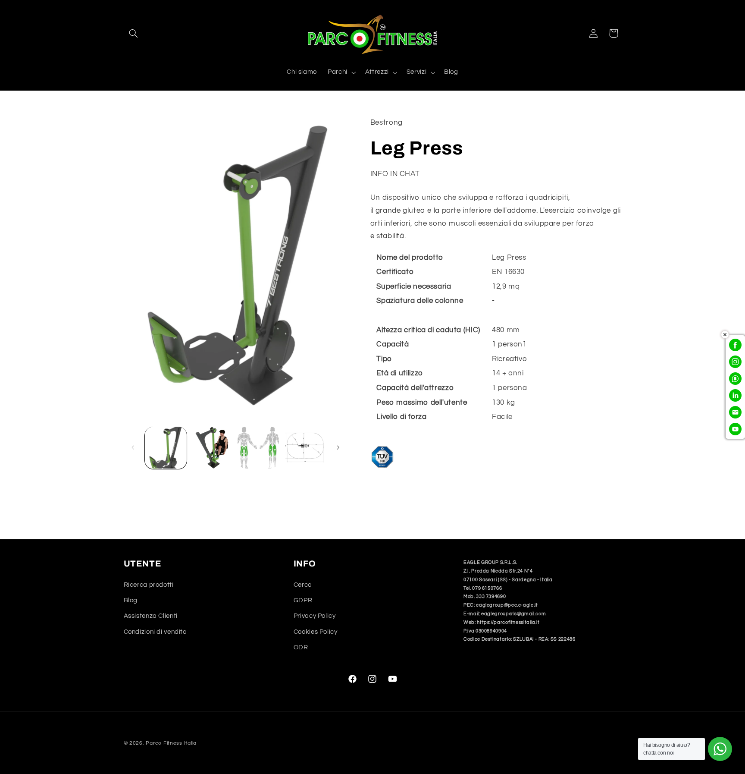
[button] (134, 33)
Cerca (303, 585)
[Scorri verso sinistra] (133, 447)
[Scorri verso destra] (338, 447)
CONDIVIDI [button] (398, 496)
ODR (301, 647)
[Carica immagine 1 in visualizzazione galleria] (166, 448)
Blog (131, 600)
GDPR (303, 600)
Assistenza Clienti (151, 616)
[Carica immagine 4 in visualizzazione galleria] (305, 448)
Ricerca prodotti (149, 585)
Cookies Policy (316, 632)
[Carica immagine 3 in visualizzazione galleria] (258, 448)
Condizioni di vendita (155, 632)
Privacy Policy (315, 616)
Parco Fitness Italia (171, 743)
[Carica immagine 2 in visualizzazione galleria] (212, 448)
